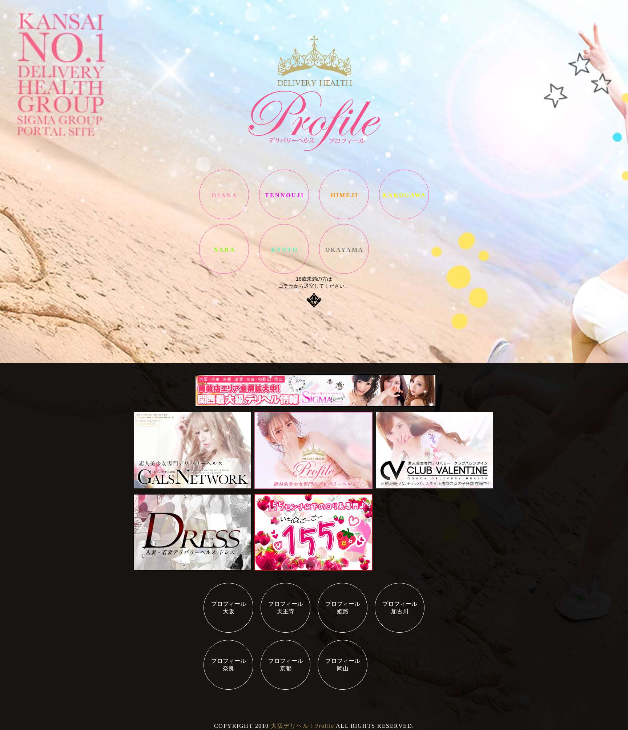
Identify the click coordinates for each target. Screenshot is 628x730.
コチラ (286, 286)
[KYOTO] (284, 273)
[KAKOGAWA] (403, 219)
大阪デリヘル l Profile (302, 726)
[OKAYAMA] (344, 273)
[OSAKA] (224, 219)
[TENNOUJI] (284, 219)
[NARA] (224, 273)
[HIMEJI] (344, 219)
